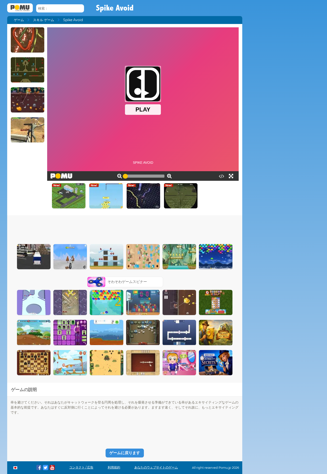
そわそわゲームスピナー (127, 281)
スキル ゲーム (43, 20)
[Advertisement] (125, 228)
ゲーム (19, 20)
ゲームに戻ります (124, 453)
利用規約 (114, 467)
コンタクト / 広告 (81, 467)
